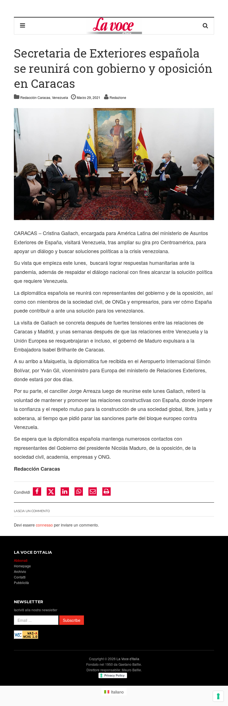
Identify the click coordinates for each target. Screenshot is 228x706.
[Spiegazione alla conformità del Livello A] (26, 634)
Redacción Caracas (35, 97)
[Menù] (22, 26)
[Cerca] (205, 26)
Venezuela (60, 97)
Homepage (22, 565)
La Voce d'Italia (128, 658)
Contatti (20, 577)
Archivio (20, 571)
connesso (44, 525)
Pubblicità (21, 582)
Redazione (118, 97)
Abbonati (21, 560)
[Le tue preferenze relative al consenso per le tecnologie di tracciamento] (218, 696)
